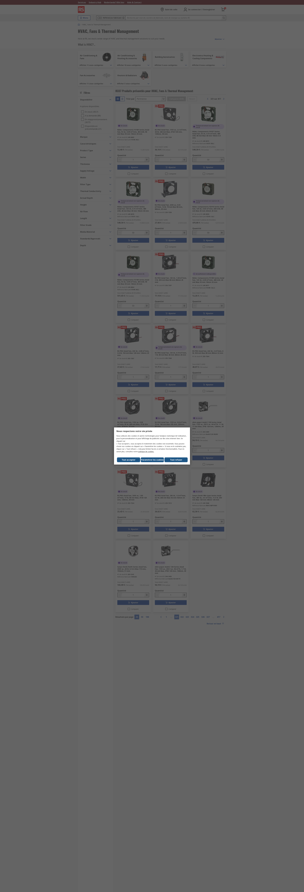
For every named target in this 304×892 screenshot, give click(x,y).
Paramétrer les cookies (152, 459)
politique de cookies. (146, 451)
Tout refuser (176, 459)
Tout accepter (128, 459)
